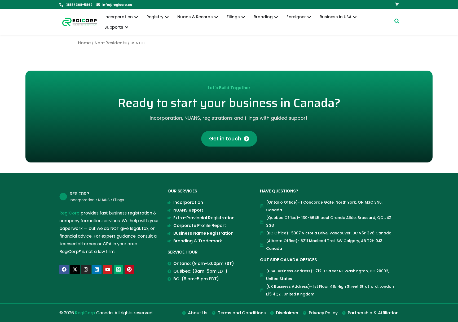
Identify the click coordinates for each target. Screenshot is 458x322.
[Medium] (118, 269)
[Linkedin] (97, 269)
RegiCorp (69, 213)
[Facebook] (64, 269)
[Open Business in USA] (355, 17)
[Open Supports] (127, 27)
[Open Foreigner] (309, 17)
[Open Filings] (243, 17)
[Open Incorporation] (136, 17)
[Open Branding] (276, 17)
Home (84, 43)
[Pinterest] (129, 269)
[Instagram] (86, 269)
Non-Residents (111, 43)
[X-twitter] (75, 269)
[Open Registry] (167, 17)
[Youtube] (107, 269)
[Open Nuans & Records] (216, 17)
